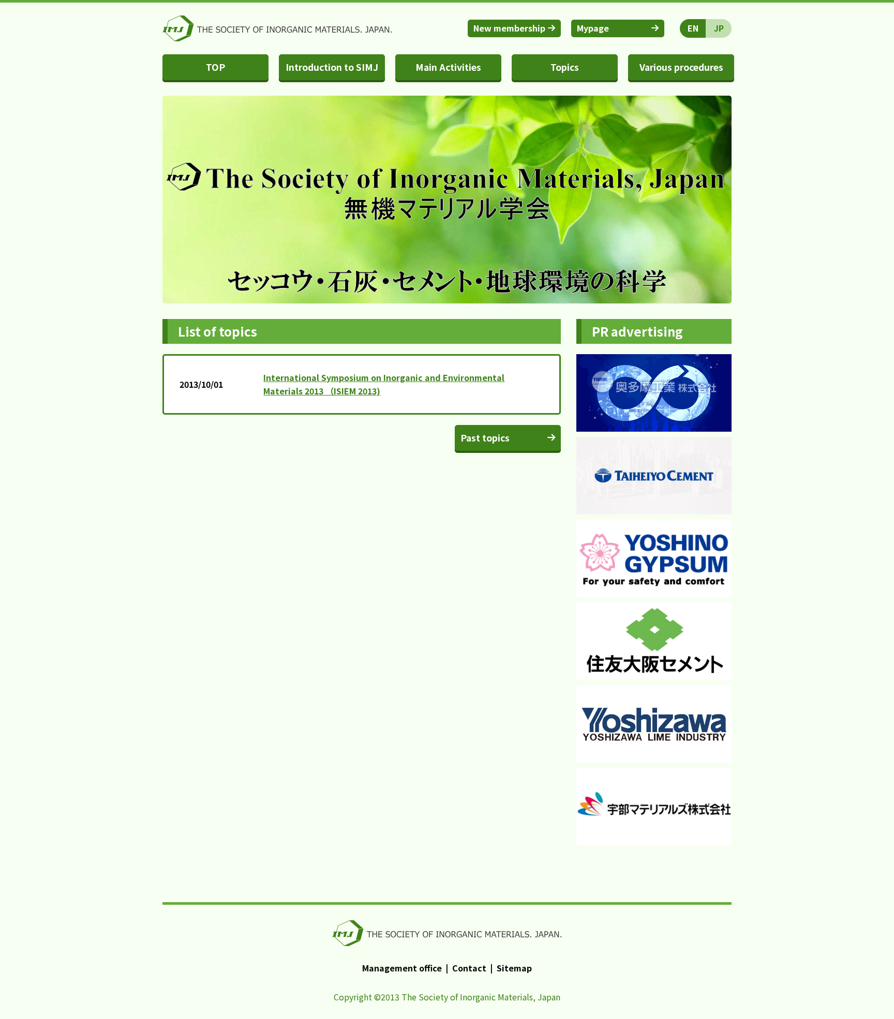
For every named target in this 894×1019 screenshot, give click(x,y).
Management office (402, 968)
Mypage (593, 28)
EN (693, 28)
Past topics (485, 437)
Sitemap (514, 968)
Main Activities (448, 66)
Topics (564, 66)
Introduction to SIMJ (332, 66)
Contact (469, 968)
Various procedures (681, 66)
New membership (509, 28)
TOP (215, 66)
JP (719, 28)
